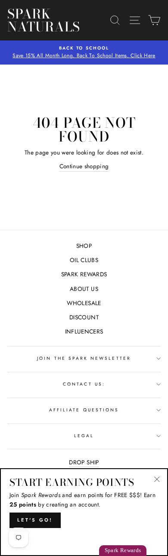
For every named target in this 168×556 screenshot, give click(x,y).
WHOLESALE (84, 303)
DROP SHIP (84, 462)
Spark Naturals (43, 20)
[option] (84, 52)
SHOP (84, 245)
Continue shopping (84, 166)
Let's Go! (35, 519)
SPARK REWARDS (84, 274)
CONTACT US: (84, 384)
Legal (84, 435)
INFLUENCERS (84, 331)
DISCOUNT (84, 317)
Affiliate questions (84, 410)
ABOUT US (84, 288)
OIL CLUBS (84, 260)
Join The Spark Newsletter (84, 358)
